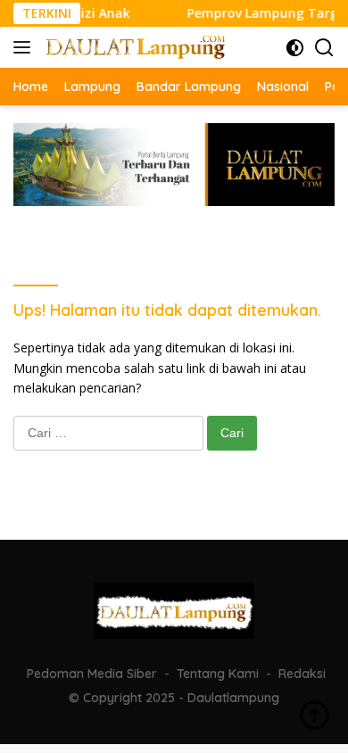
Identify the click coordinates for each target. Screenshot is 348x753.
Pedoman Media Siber (92, 674)
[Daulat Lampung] (133, 47)
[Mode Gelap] (295, 47)
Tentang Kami (218, 674)
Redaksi (302, 674)
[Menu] (25, 47)
